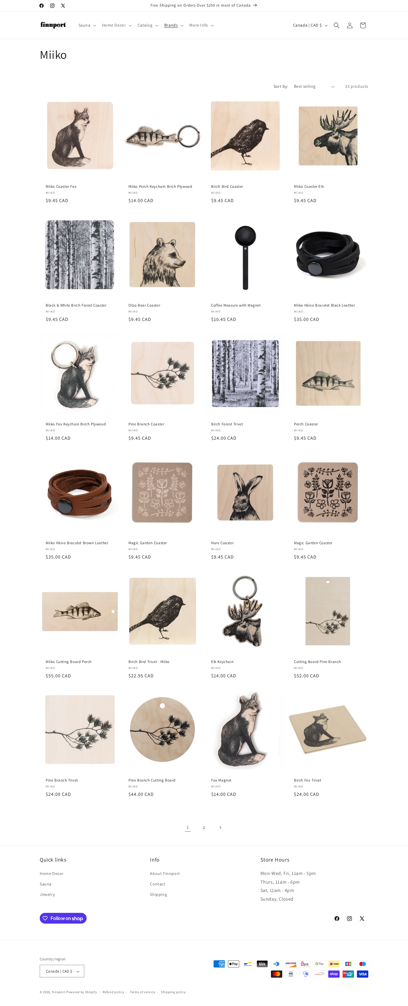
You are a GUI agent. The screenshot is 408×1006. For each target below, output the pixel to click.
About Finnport (165, 873)
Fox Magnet (221, 780)
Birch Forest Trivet (227, 424)
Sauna (46, 883)
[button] (87, 25)
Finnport (59, 992)
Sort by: (281, 86)
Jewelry (47, 894)
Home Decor (52, 873)
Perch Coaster (306, 424)
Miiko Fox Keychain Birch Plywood (76, 424)
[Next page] (220, 827)
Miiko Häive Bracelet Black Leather (324, 305)
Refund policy (113, 992)
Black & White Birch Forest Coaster (76, 305)
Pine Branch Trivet (62, 780)
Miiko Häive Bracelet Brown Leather (77, 543)
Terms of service (142, 992)
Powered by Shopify (81, 992)
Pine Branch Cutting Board (152, 780)
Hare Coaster (222, 543)
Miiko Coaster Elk (309, 186)
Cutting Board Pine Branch (317, 661)
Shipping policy (173, 992)
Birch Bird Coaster (227, 186)
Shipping (158, 894)
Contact (157, 883)
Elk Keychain (222, 661)
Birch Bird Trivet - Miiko (149, 661)
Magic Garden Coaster (147, 543)
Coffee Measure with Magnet (236, 305)
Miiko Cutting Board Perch (69, 661)
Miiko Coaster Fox (61, 186)
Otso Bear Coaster (144, 305)
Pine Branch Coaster (146, 424)
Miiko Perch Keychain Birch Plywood (160, 186)
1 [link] (188, 827)
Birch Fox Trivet (307, 780)
